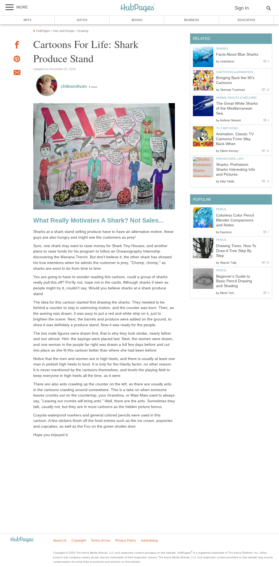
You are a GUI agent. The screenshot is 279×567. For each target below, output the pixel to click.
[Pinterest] (16, 59)
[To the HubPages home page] (22, 539)
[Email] (16, 73)
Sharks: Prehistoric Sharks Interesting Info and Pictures (235, 169)
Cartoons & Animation (234, 72)
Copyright (78, 540)
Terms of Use (100, 540)
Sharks (222, 48)
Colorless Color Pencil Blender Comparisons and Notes (235, 220)
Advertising (149, 540)
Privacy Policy (125, 540)
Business (191, 20)
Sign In (242, 8)
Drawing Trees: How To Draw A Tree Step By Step (236, 251)
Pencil (221, 209)
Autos (82, 20)
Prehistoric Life (230, 158)
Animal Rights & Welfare (236, 97)
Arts (27, 20)
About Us (59, 540)
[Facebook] (16, 45)
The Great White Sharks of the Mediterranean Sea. (237, 108)
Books (137, 20)
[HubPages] (137, 8)
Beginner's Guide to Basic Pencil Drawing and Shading (234, 281)
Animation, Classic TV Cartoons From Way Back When (235, 139)
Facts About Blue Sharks (237, 54)
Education (246, 20)
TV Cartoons (227, 128)
